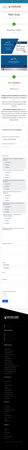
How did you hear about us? (9, 143)
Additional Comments (7, 243)
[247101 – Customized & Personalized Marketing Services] (11, 316)
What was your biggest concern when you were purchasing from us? (13, 229)
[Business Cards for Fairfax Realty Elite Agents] (14, 39)
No (5, 296)
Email (3, 272)
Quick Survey (5, 156)
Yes (5, 293)
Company (4, 279)
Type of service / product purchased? (11, 136)
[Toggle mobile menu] (25, 5)
